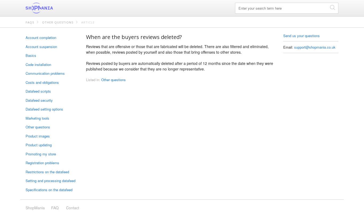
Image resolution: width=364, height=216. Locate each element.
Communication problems (45, 73)
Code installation (38, 64)
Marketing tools (37, 118)
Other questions (57, 22)
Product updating (39, 144)
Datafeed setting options (44, 109)
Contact (72, 207)
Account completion (41, 37)
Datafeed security (39, 100)
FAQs (30, 22)
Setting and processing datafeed (50, 180)
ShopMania (52, 8)
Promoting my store (41, 153)
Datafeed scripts (38, 91)
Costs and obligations (42, 82)
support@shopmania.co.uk (314, 47)
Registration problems (42, 162)
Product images (38, 136)
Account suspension (41, 46)
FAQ (55, 207)
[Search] (332, 7)
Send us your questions (301, 35)
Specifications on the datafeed (49, 189)
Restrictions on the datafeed (47, 171)
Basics (31, 55)
